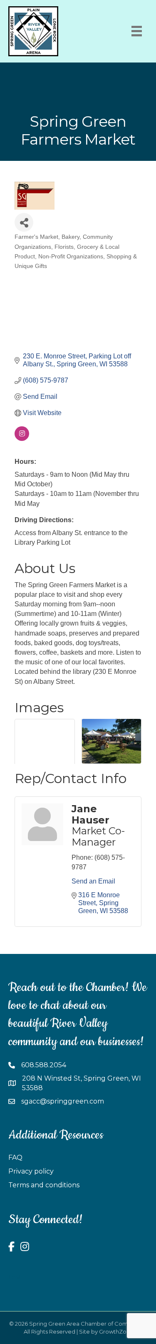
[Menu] (137, 31)
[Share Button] (24, 222)
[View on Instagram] (22, 438)
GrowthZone (116, 1331)
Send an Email (93, 881)
